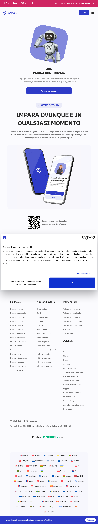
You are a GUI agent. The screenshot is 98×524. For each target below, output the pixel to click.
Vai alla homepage (49, 91)
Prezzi (65, 360)
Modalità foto (42, 329)
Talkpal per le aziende (72, 313)
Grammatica (42, 309)
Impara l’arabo (16, 346)
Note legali (67, 409)
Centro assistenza (70, 368)
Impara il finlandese (18, 341)
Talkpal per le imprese (72, 317)
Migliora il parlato (44, 358)
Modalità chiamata (44, 333)
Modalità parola (43, 341)
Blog (65, 352)
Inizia (84, 12)
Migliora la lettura (44, 362)
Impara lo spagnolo (18, 313)
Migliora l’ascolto (43, 354)
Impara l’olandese (17, 333)
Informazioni (68, 348)
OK (72, 283)
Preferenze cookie (70, 376)
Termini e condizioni (71, 380)
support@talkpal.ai (68, 81)
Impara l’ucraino (16, 329)
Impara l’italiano (16, 321)
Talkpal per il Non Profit (72, 321)
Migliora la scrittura (44, 366)
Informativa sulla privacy (73, 372)
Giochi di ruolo (42, 317)
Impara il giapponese (18, 358)
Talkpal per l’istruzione (72, 309)
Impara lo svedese (17, 337)
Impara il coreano (17, 362)
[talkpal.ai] (10, 13)
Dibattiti (40, 325)
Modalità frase (42, 337)
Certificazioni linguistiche (47, 350)
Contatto (66, 364)
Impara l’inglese (16, 309)
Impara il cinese (16, 350)
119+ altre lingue (17, 370)
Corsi (39, 313)
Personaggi (41, 321)
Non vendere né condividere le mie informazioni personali (25, 282)
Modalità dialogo (43, 346)
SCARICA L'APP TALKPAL (50, 105)
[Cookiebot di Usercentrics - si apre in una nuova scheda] (84, 238)
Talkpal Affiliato (69, 333)
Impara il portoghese (18, 366)
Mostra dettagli (83, 273)
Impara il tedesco (17, 325)
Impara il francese (17, 317)
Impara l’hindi (15, 354)
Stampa (66, 356)
